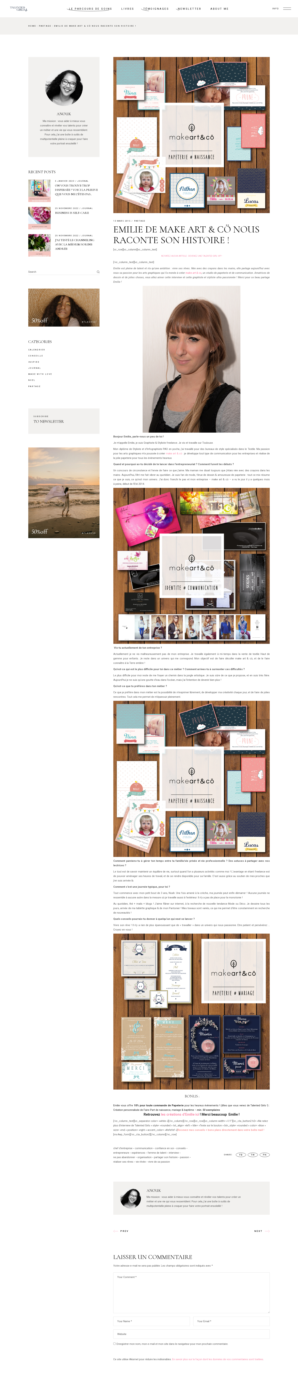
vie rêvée (141, 1161)
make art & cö (174, 453)
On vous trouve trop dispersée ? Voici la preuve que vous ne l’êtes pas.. (76, 190)
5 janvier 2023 (64, 181)
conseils (181, 1148)
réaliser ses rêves (123, 1161)
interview (174, 1152)
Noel (31, 380)
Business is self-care (72, 213)
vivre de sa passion (159, 1161)
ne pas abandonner (124, 1157)
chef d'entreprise (122, 1148)
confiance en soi (164, 1148)
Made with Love (40, 374)
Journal (83, 181)
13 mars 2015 (121, 221)
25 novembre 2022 (66, 208)
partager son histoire (166, 1157)
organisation (144, 1157)
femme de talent (157, 1152)
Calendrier (36, 350)
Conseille (35, 356)
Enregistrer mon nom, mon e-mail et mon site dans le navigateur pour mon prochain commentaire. (172, 1343)
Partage (45, 26)
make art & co (193, 272)
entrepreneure (121, 1152)
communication (144, 1148)
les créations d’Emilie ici (180, 1114)
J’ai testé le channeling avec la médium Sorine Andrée (74, 244)
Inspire (33, 362)
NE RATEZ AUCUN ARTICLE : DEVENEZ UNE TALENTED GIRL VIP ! (191, 256)
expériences (138, 1152)
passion (184, 1157)
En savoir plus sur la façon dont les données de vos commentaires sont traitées (217, 1359)
